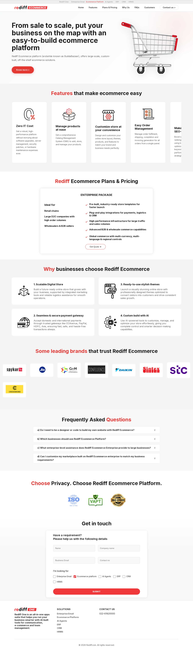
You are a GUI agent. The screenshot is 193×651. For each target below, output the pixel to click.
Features (93, 7)
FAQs (137, 7)
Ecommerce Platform (68, 617)
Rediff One (64, 2)
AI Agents (109, 2)
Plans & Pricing (109, 7)
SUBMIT (97, 591)
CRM (124, 2)
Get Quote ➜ (95, 247)
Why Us (126, 7)
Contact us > (169, 7)
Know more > (22, 70)
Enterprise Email (78, 2)
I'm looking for (61, 571)
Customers (149, 7)
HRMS (131, 2)
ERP (117, 2)
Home (81, 7)
